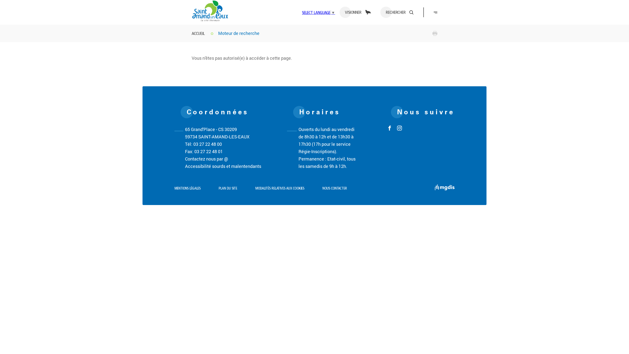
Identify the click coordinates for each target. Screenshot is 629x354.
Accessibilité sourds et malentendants (223, 166)
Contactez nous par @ (206, 159)
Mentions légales (187, 188)
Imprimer (434, 33)
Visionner (353, 12)
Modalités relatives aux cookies (279, 188)
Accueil (198, 33)
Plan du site (228, 188)
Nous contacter (334, 188)
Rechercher (396, 12)
